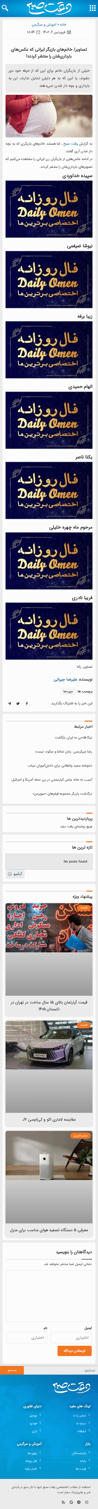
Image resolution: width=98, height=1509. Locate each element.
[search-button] (5, 8)
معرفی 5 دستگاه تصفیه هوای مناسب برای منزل (49, 1230)
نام (45, 1328)
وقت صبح (70, 143)
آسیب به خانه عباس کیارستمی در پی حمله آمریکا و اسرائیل (52, 779)
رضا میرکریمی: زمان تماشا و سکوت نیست (63, 751)
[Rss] (63, 1502)
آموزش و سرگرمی (44, 24)
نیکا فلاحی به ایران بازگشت (73, 737)
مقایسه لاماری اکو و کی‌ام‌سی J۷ (49, 1119)
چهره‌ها (68, 691)
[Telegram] (79, 1502)
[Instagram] (86, 1502)
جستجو (12, 1370)
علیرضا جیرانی (65, 679)
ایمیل (88, 1328)
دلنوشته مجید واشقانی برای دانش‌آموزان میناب (60, 765)
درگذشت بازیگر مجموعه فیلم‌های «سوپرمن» (62, 793)
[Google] (71, 1502)
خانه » (61, 24)
